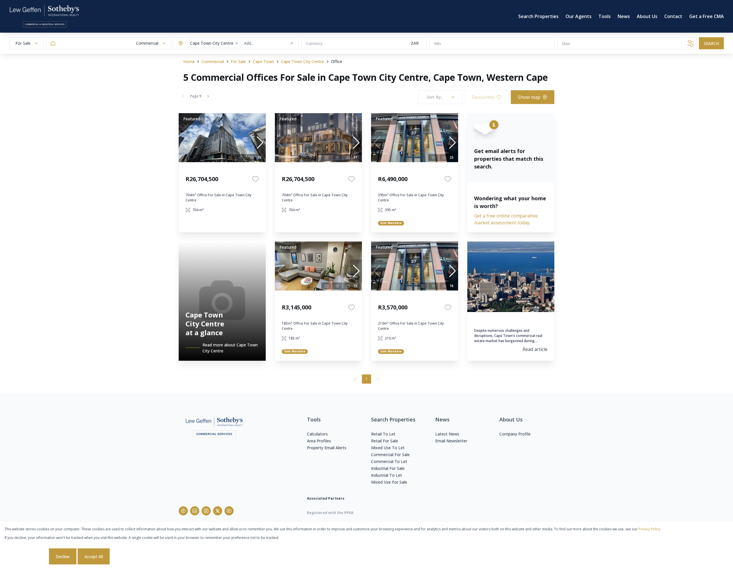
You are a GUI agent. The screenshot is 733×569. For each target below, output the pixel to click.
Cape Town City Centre (302, 61)
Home (189, 61)
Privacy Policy (649, 529)
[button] (237, 43)
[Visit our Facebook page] (183, 510)
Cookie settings (26, 556)
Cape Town (263, 61)
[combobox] (266, 43)
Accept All (93, 556)
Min (437, 43)
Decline (63, 556)
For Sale (238, 61)
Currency (314, 43)
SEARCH (711, 43)
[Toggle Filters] (691, 43)
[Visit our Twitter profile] (217, 510)
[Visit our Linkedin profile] (194, 510)
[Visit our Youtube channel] (229, 510)
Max (566, 43)
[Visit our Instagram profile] (206, 510)
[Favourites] (255, 179)
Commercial (213, 61)
